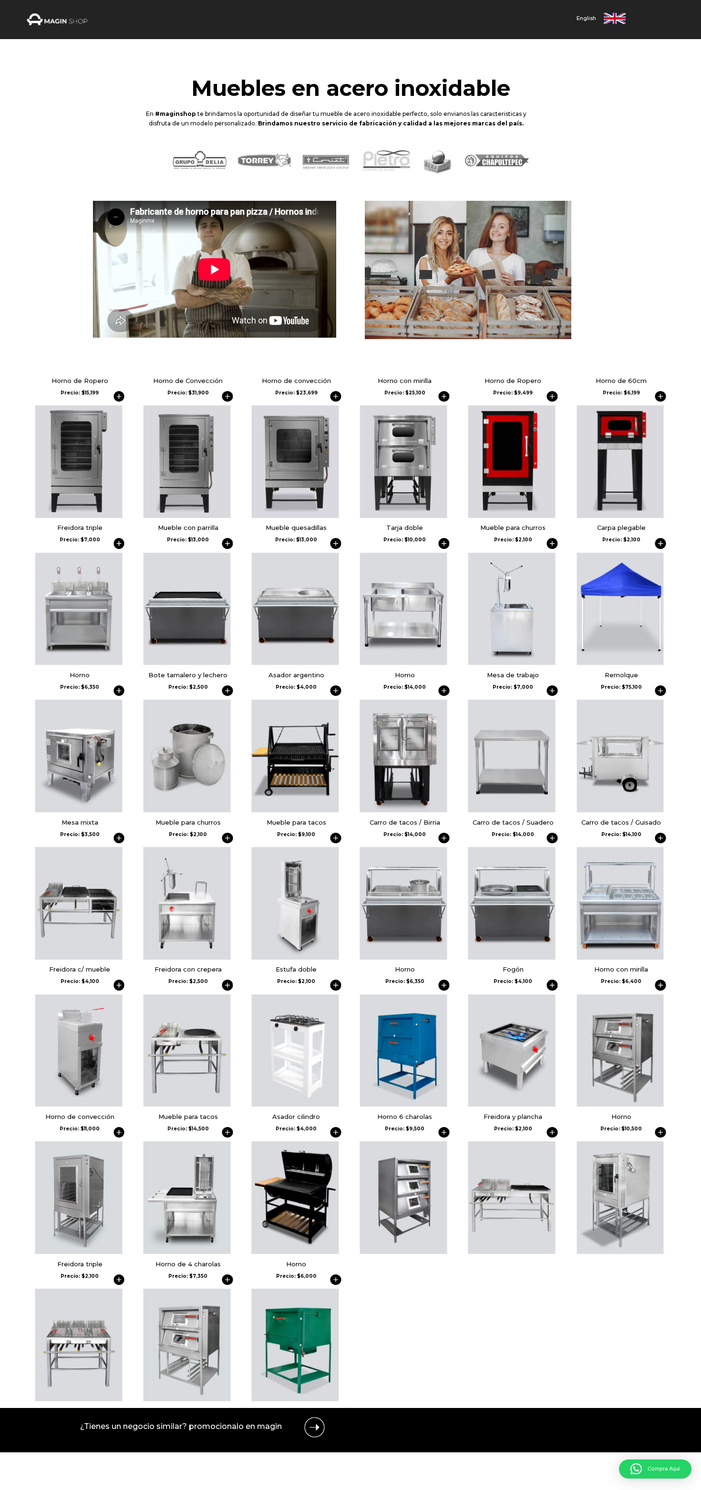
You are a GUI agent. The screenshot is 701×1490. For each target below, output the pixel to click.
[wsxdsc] (79, 662)
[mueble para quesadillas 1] (295, 662)
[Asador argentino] (295, 810)
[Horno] (79, 810)
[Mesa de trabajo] (512, 810)
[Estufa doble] (295, 1104)
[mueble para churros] (512, 662)
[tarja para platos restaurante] (403, 662)
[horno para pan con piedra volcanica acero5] (620, 1251)
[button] (655, 1469)
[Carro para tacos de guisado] (620, 957)
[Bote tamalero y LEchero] (187, 810)
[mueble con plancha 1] (187, 662)
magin (269, 1426)
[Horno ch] (403, 1104)
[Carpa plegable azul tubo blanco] (620, 662)
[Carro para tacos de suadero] (512, 957)
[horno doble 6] (403, 810)
